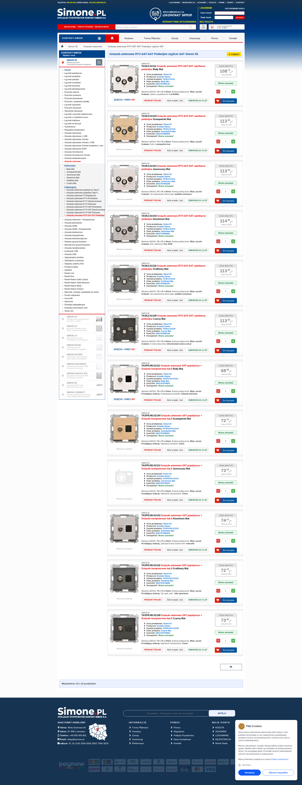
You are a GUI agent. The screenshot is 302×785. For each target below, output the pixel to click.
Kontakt (233, 38)
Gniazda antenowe (92, 46)
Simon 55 (73, 46)
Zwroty (174, 38)
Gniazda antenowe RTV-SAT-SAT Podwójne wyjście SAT (136, 46)
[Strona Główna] (112, 38)
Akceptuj (249, 772)
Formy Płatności (152, 38)
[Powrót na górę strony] (231, 667)
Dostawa (128, 38)
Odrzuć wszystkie (278, 772)
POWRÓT (235, 54)
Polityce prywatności (279, 759)
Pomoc (214, 38)
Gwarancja (194, 38)
